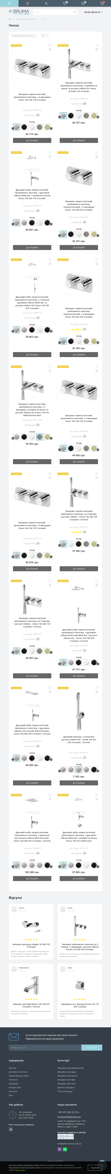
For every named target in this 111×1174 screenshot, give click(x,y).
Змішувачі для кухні (67, 1083)
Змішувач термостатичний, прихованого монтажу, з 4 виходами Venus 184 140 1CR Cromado (79, 418)
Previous (12, 128)
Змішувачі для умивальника (71, 1068)
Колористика (15, 1087)
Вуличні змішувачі (66, 1087)
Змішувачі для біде (66, 1079)
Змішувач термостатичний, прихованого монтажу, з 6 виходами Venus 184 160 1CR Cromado (32, 97)
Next (51, 128)
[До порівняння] (50, 49)
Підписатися (92, 1047)
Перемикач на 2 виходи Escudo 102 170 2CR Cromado (80, 1005)
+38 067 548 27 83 (66, 1135)
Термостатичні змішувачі (26, 19)
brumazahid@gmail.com (69, 1117)
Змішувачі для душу (67, 1072)
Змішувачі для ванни (67, 1075)
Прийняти (95, 1167)
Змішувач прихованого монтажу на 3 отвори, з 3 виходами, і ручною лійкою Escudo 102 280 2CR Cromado (80, 947)
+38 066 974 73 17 (66, 1138)
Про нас (12, 1068)
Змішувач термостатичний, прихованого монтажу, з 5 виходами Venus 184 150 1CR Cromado (32, 525)
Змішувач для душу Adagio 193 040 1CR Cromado (31, 945)
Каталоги (13, 1091)
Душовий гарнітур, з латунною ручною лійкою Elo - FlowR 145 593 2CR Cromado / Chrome (79, 739)
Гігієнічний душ (65, 1091)
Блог (11, 1095)
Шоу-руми (13, 1083)
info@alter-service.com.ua (69, 1143)
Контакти (13, 1079)
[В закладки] (50, 45)
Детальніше (20, 1170)
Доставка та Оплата (18, 1072)
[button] (46, 3)
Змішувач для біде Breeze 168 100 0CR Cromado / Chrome (31, 1005)
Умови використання (19, 1075)
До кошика (32, 140)
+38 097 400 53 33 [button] (92, 12)
